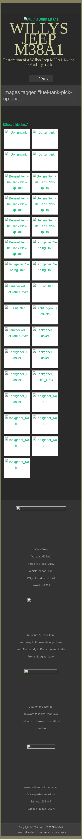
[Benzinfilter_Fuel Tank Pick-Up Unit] (45, 205)
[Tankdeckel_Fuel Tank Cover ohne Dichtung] (17, 336)
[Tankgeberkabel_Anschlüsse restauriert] (17, 424)
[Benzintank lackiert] (17, 161)
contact (19, 832)
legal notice (43, 832)
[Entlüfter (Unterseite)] (17, 314)
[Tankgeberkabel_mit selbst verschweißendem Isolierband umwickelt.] (17, 468)
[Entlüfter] (45, 292)
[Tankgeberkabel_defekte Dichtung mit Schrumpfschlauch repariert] (45, 446)
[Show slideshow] (15, 124)
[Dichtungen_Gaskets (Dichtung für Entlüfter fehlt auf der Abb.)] (45, 314)
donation (30, 832)
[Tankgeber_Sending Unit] (45, 249)
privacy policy (59, 832)
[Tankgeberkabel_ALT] (45, 402)
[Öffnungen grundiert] (45, 161)
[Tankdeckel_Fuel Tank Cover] (17, 292)
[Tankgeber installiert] (45, 336)
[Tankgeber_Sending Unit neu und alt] (45, 271)
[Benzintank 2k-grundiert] (17, 139)
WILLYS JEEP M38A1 (39, 38)
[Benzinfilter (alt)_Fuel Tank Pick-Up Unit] (17, 183)
